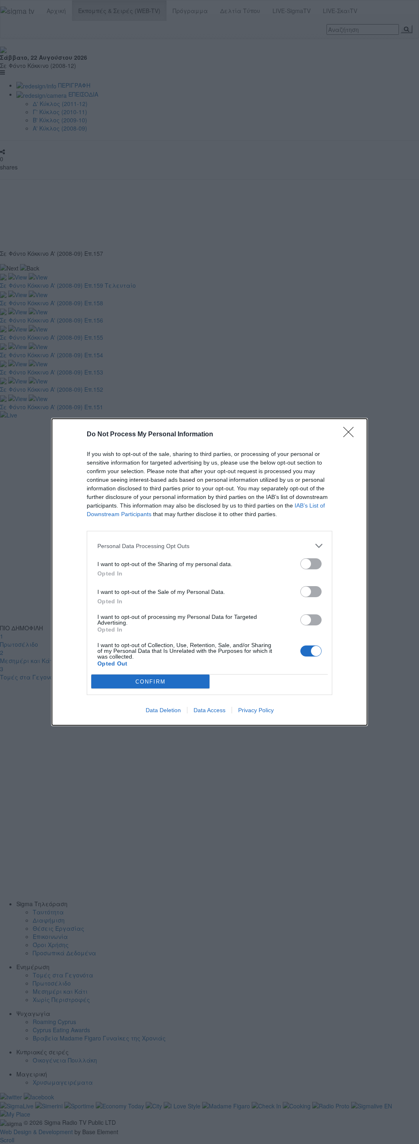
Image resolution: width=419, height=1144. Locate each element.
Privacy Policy (256, 710)
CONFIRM (150, 682)
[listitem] (209, 546)
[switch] (311, 563)
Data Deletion (163, 710)
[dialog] (209, 572)
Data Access (209, 710)
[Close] (351, 434)
